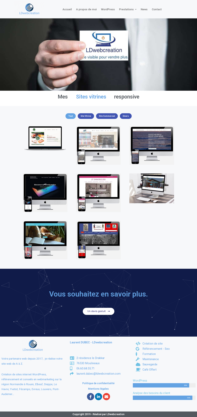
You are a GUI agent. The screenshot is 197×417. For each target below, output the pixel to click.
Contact (157, 9)
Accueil (67, 9)
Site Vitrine (86, 116)
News (144, 9)
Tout (70, 116)
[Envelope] (106, 396)
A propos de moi (86, 9)
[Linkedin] (98, 396)
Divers (126, 116)
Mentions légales (98, 388)
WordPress (108, 9)
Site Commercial (107, 116)
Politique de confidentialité (98, 383)
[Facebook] (90, 396)
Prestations (126, 9)
